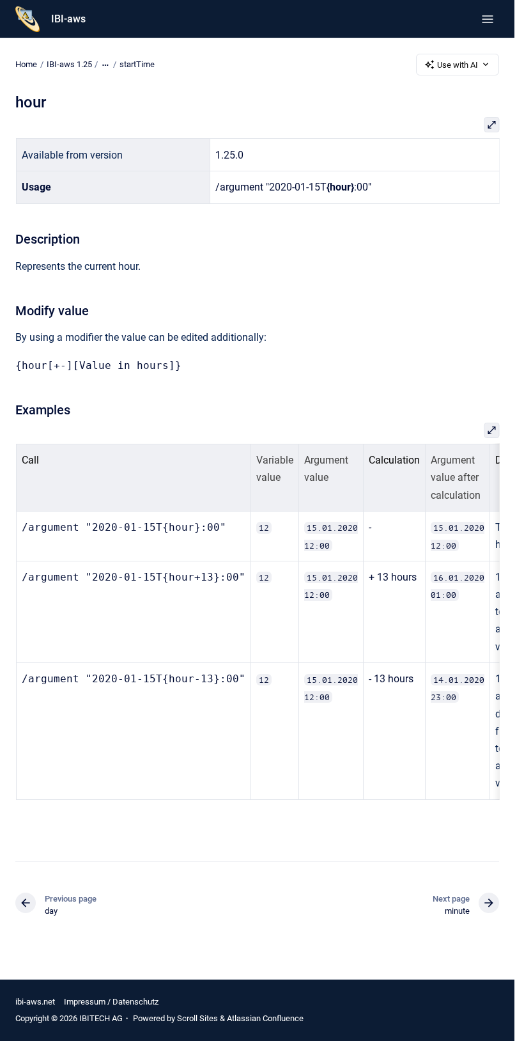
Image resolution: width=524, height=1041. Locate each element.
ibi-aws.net (35, 1001)
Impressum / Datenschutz (111, 1001)
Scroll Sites (197, 1018)
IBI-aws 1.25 (69, 64)
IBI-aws (68, 19)
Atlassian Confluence (265, 1018)
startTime (137, 64)
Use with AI (457, 65)
